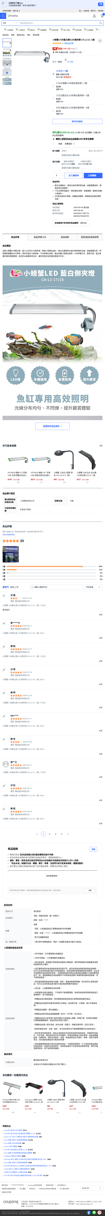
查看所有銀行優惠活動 (71, 168)
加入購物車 (74, 175)
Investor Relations (18, 1185)
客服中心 (93, 11)
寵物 (12, 35)
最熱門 (6, 587)
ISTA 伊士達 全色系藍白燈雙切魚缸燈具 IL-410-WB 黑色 (23, 1175)
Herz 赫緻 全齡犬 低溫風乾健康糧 (15, 1140)
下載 (100, 4)
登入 (80, 11)
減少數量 (61, 174)
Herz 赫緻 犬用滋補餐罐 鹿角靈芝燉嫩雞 (18, 1153)
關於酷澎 (5, 1185)
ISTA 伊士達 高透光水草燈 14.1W (15, 1150)
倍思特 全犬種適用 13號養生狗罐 (15, 1172)
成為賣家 (100, 11)
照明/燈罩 (36, 35)
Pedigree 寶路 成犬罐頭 (12, 1156)
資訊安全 (32, 1188)
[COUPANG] (10, 1203)
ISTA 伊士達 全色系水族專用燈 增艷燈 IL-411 (19, 1134)
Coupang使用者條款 (35, 1185)
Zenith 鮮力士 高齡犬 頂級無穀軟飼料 (17, 1169)
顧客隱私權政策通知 (9, 1188)
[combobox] (93, 587)
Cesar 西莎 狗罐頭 (10, 1146)
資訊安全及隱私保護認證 (47, 1188)
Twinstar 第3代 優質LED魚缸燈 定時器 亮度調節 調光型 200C (25, 1159)
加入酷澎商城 (64, 1188)
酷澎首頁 (6, 35)
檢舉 (90, 890)
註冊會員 (86, 11)
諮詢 (93, 849)
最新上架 (14, 587)
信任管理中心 (61, 1185)
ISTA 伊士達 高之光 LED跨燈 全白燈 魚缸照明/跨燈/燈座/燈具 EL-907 (27, 1166)
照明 (28, 35)
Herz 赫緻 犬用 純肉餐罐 (12, 1143)
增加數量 (61, 177)
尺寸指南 (70, 62)
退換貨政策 (50, 1185)
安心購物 (22, 1188)
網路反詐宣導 (6, 1192)
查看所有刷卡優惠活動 (71, 155)
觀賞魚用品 (21, 35)
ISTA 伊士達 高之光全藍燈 (13, 1130)
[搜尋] (100, 23)
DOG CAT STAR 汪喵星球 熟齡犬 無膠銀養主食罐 (21, 1137)
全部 (4, 23)
